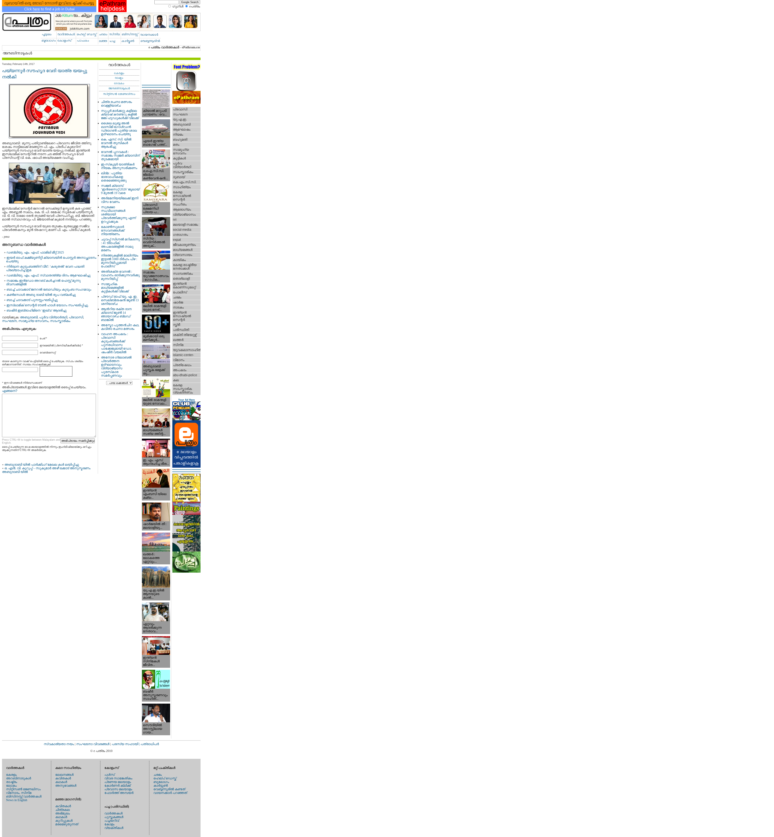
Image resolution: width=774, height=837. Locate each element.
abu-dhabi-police (185, 375)
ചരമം (177, 297)
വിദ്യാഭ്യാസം (184, 214)
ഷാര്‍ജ (178, 302)
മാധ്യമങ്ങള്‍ (182, 249)
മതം (176, 144)
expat (177, 239)
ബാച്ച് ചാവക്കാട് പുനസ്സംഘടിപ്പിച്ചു (32, 300)
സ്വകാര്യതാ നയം (59, 744)
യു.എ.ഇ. (180, 119)
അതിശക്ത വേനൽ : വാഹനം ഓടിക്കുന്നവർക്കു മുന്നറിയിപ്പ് (120, 275)
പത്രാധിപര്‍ (149, 744)
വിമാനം (178, 360)
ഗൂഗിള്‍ (177, 6)
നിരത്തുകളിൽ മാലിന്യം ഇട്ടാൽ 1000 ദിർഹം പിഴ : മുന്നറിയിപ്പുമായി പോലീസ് (119, 261)
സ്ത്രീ (176, 324)
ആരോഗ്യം (182, 209)
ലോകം (11, 785)
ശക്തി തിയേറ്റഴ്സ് (185, 334)
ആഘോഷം (181, 129)
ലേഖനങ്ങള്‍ (64, 774)
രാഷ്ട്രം (11, 782)
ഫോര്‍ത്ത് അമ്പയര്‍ (118, 792)
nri (175, 219)
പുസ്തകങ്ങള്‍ (113, 817)
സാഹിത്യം (182, 187)
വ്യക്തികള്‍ (113, 828)
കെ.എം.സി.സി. (184, 182)
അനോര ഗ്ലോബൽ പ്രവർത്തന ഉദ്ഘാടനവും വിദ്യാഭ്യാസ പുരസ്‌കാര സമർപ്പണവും (116, 366)
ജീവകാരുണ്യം (184, 244)
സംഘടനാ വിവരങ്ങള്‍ (93, 744)
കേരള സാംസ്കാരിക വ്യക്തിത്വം (183, 388)
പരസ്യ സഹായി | (126, 744)
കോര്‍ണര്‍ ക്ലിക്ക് (117, 785)
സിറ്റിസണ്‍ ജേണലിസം (23, 789)
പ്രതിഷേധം (182, 365)
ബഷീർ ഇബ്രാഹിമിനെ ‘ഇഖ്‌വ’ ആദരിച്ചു (36, 310)
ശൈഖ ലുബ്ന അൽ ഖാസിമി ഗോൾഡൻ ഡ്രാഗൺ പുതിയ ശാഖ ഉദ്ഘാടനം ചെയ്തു (119, 129)
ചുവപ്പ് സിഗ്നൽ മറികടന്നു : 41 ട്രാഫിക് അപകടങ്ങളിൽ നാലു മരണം (120, 245)
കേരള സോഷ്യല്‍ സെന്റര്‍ (182, 195)
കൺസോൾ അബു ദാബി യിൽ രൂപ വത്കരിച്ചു (41, 294)
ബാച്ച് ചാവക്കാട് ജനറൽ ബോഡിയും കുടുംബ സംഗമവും (48, 289)
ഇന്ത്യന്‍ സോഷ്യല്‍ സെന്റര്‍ (182, 316)
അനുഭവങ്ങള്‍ (65, 785)
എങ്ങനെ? (9, 391)
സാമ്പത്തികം (183, 273)
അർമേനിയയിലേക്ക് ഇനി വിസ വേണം (119, 200)
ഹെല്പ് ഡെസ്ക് (164, 778)
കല (176, 380)
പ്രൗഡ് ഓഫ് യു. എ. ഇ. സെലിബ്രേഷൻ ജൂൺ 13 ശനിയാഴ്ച (120, 300)
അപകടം (179, 370)
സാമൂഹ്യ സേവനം (33, 321)
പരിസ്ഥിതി (181, 329)
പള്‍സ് (109, 774)
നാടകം (178, 307)
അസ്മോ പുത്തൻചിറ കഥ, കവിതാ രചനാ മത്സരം (120, 326)
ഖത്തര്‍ (178, 340)
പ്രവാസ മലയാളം (118, 789)
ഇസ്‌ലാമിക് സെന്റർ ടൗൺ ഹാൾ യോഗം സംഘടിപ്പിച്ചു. (47, 305)
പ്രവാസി (76, 317)
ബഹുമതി (180, 139)
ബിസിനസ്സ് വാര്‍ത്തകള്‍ (24, 796)
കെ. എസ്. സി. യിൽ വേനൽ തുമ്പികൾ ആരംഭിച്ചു (116, 143)
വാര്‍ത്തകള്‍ (113, 813)
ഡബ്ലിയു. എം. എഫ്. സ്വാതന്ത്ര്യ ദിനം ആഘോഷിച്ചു (48, 275)
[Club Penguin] (186, 419)
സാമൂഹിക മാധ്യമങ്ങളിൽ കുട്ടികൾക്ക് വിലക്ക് (115, 287)
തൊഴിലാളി (181, 278)
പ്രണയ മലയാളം (117, 782)
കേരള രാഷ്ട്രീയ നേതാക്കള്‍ (185, 266)
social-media (182, 229)
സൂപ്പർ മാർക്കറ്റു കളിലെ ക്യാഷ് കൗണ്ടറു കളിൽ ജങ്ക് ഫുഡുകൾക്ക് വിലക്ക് (120, 114)
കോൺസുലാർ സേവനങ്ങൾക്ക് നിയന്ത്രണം (112, 230)
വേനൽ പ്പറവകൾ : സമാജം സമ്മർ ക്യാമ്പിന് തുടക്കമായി (120, 155)
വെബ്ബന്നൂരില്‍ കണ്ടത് (169, 789)
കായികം (179, 260)
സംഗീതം (180, 204)
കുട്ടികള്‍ (179, 158)
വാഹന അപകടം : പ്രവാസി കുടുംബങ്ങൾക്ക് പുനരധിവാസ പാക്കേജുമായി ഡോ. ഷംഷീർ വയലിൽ (116, 343)
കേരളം (11, 774)
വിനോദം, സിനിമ (18, 792)
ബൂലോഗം (161, 782)
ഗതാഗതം (180, 234)
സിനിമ (178, 345)
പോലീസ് (180, 292)
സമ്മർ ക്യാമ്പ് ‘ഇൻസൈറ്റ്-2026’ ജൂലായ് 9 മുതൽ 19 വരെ (120, 189)
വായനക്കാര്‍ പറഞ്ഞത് (170, 792)
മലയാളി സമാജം (185, 224)
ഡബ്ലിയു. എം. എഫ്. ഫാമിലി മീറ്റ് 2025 (35, 252)
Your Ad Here (186, 399)
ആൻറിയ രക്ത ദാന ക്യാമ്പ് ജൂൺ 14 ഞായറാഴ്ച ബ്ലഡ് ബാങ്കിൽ (116, 314)
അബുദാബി (28, 317)
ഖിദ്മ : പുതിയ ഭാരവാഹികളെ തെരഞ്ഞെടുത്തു (114, 176)
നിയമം (178, 134)
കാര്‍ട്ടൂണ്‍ (160, 785)
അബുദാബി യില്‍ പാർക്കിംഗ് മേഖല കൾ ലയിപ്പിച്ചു (41, 464)
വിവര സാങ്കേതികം (118, 778)
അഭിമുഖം (62, 813)
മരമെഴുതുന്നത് (66, 824)
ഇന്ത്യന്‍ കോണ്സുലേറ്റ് (184, 285)
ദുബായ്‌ (179, 177)
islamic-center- (183, 355)
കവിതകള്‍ (63, 778)
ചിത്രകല (62, 809)
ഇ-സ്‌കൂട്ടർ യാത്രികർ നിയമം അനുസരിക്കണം (119, 166)
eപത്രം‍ (194, 6)
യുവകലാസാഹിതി (187, 350)
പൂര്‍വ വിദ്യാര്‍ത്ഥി (53, 317)
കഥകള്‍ (61, 782)
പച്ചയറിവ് (111, 820)
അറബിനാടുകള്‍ (18, 778)
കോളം (109, 824)
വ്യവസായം (182, 254)
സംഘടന (9, 321)
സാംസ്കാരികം (60, 321)
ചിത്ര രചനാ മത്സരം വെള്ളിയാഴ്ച (116, 103)
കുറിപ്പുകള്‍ (64, 820)
